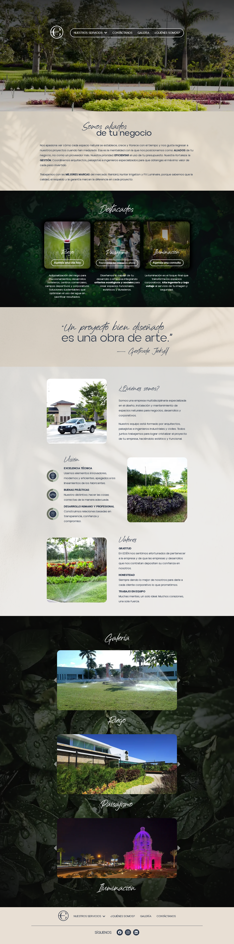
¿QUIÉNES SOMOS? (167, 33)
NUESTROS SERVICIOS (88, 33)
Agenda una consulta (167, 262)
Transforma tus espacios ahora (117, 262)
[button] (90, 32)
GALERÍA (143, 33)
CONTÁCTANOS (122, 33)
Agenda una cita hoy (67, 262)
